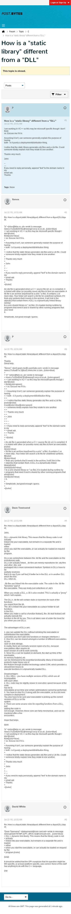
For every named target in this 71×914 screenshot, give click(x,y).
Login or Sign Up (58, 2)
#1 (66, 120)
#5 (66, 819)
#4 (66, 521)
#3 (66, 349)
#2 (66, 212)
